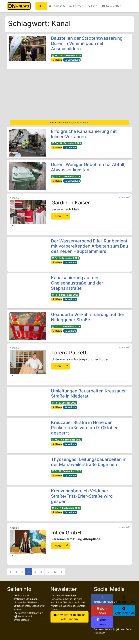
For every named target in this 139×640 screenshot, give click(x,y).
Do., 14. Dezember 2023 (68, 143)
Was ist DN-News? (27, 602)
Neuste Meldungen (27, 599)
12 (55, 572)
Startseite (59, 6)
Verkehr (71, 147)
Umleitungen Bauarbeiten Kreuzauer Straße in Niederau (88, 393)
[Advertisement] (69, 94)
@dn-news (103, 611)
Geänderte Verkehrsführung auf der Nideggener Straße (87, 317)
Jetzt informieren (79, 122)
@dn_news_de (125, 613)
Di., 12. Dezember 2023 (67, 176)
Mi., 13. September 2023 (68, 439)
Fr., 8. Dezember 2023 (67, 258)
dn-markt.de (122, 197)
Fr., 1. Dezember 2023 (67, 294)
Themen (77, 6)
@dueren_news (125, 601)
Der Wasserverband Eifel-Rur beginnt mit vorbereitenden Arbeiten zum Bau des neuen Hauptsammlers (89, 246)
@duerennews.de (103, 601)
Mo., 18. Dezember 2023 (68, 55)
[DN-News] (20, 6)
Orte (93, 6)
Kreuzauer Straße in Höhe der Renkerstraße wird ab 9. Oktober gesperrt (84, 428)
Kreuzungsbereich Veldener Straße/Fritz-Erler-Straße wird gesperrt (82, 496)
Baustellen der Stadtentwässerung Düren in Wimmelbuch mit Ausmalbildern (87, 43)
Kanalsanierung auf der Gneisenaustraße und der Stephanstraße (77, 283)
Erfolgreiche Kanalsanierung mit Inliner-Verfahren (84, 134)
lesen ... (59, 216)
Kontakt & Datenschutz (30, 613)
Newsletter (113, 6)
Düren (58, 59)
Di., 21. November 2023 (67, 326)
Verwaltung (73, 59)
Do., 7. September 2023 (67, 508)
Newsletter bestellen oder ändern (70, 617)
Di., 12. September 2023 (68, 471)
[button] (41, 6)
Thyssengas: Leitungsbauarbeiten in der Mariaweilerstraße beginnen (88, 462)
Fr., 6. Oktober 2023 (66, 402)
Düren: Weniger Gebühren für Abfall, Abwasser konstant (88, 167)
